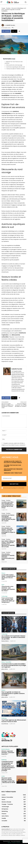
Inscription (14, 484)
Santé (3, 584)
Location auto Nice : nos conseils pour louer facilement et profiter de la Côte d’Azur (8, 505)
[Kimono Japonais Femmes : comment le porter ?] (21, 753)
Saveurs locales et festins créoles (15, 68)
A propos (18, 842)
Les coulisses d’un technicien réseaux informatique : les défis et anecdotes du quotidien (13, 637)
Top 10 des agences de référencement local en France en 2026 (14, 720)
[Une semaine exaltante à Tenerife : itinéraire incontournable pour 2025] (21, 556)
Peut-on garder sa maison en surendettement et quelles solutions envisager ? (13, 693)
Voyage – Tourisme (6, 8)
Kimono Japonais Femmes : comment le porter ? (8, 752)
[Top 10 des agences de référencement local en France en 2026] (14, 708)
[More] (19, 31)
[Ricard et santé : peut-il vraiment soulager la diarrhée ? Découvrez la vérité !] (21, 780)
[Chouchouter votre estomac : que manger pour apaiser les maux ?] (21, 588)
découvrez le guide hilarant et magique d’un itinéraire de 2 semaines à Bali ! (7, 405)
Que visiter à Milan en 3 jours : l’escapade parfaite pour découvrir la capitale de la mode (8, 544)
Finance (3, 573)
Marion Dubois (5, 641)
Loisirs (3, 776)
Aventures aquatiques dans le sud (15, 67)
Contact (14, 842)
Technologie (4, 596)
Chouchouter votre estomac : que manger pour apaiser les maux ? (8, 588)
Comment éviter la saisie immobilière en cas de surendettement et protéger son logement (14, 665)
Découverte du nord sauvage (14, 65)
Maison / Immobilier (6, 662)
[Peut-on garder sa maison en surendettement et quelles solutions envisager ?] (14, 680)
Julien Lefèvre (5, 669)
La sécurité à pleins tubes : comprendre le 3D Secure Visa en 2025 (8, 577)
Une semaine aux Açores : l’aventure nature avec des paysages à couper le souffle (8, 531)
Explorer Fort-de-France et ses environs (14, 62)
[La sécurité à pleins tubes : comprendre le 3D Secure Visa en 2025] (21, 576)
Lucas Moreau (5, 723)
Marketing (4, 718)
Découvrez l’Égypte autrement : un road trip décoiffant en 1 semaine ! (20, 405)
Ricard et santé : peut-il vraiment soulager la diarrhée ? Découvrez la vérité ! (8, 781)
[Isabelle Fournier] (3, 25)
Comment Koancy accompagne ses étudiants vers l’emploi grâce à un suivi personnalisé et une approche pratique (8, 766)
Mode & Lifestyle (6, 749)
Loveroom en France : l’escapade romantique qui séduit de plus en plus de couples (8, 518)
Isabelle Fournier (10, 25)
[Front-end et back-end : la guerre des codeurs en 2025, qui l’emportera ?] (21, 600)
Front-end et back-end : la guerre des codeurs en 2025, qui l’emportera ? (8, 600)
